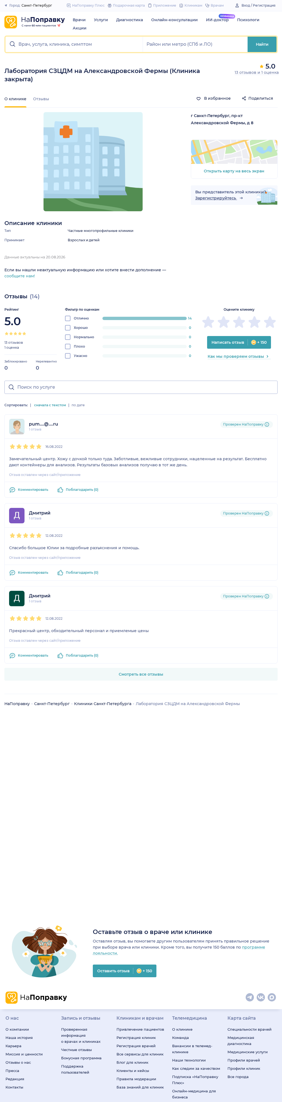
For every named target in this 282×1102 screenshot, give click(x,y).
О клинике (182, 1029)
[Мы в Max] (272, 997)
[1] (6, 333)
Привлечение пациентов (140, 1029)
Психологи (248, 19)
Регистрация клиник (136, 1037)
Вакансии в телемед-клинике (192, 1049)
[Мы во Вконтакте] (261, 997)
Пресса (12, 1070)
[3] (15, 333)
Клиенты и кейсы (132, 1070)
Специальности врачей (249, 1029)
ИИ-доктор (217, 19)
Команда (180, 1037)
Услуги (101, 19)
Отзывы (41, 98)
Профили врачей (243, 1060)
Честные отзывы (76, 1049)
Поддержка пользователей (75, 1069)
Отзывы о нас (18, 1062)
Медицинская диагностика (240, 1040)
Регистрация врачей (136, 1046)
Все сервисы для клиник (140, 1054)
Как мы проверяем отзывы (236, 356)
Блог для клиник (132, 1062)
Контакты (14, 1087)
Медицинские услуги (247, 1052)
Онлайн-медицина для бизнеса (194, 1094)
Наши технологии (189, 1060)
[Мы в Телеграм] (250, 997)
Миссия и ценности (24, 1054)
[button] (74, 44)
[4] (20, 333)
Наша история (19, 1037)
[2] (11, 333)
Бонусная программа (81, 1058)
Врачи (79, 19)
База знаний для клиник (140, 1087)
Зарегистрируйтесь (216, 198)
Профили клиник (243, 1068)
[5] (24, 333)
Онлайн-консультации (174, 19)
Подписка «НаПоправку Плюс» (195, 1079)
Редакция (15, 1079)
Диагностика (129, 19)
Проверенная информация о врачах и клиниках (81, 1035)
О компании (17, 1029)
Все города (238, 1076)
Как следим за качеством (196, 1068)
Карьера (13, 1046)
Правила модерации (136, 1079)
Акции (79, 28)
